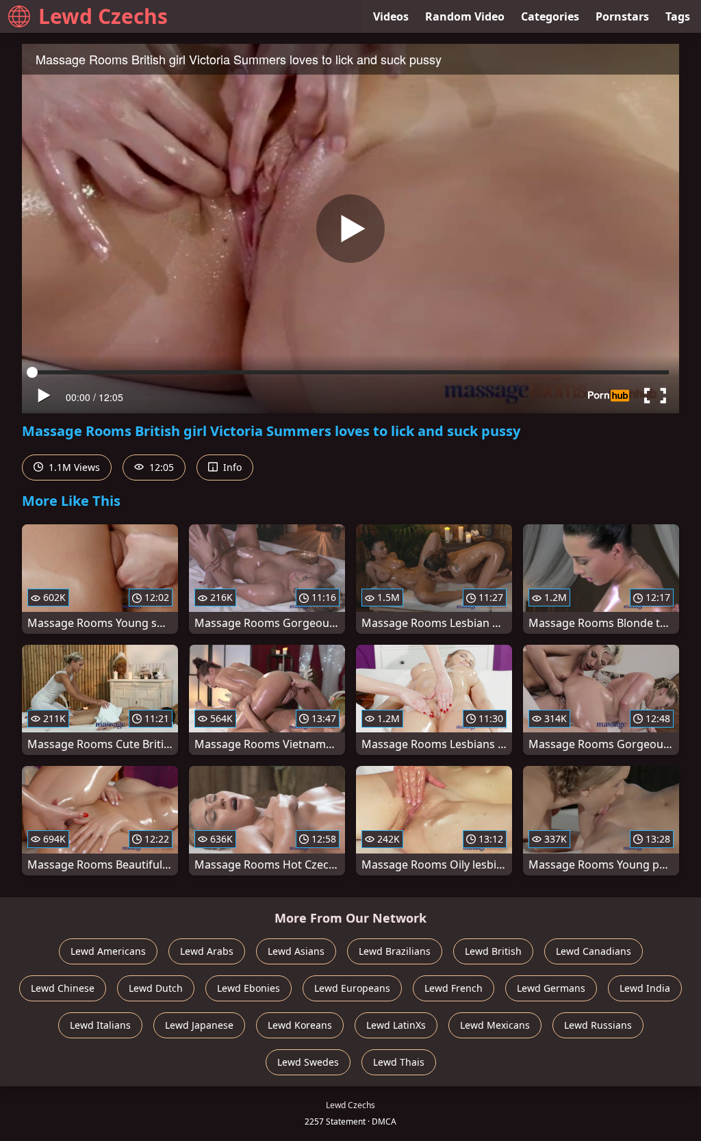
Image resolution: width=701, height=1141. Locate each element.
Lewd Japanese (199, 1024)
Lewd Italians (100, 1024)
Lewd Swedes (308, 1061)
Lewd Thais (398, 1061)
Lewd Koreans (300, 1024)
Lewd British (493, 951)
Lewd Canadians (593, 951)
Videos (391, 16)
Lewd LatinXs (396, 1024)
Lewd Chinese (62, 988)
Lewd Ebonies (248, 988)
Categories (550, 16)
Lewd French (453, 988)
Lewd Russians (598, 1024)
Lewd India (645, 988)
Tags (677, 16)
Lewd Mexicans (495, 1024)
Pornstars (622, 16)
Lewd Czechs (103, 16)
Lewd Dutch (156, 988)
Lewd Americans (108, 951)
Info (231, 467)
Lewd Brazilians (395, 951)
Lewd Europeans (352, 988)
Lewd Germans (551, 988)
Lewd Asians (296, 951)
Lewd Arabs (206, 951)
